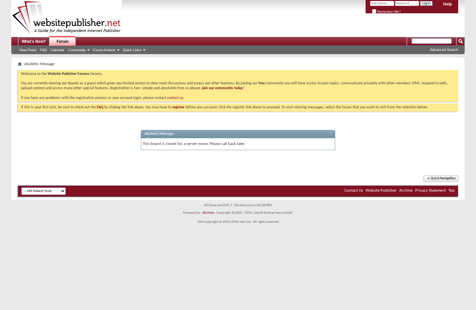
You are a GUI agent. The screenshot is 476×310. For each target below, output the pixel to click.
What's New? (34, 41)
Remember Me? (388, 11)
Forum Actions (104, 50)
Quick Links (132, 50)
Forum (63, 41)
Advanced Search (444, 50)
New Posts (28, 50)
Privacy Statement (430, 190)
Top (451, 190)
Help (447, 4)
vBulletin (208, 213)
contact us (175, 98)
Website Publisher (381, 190)
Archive (406, 190)
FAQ (43, 50)
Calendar (57, 50)
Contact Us (354, 190)
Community (77, 50)
